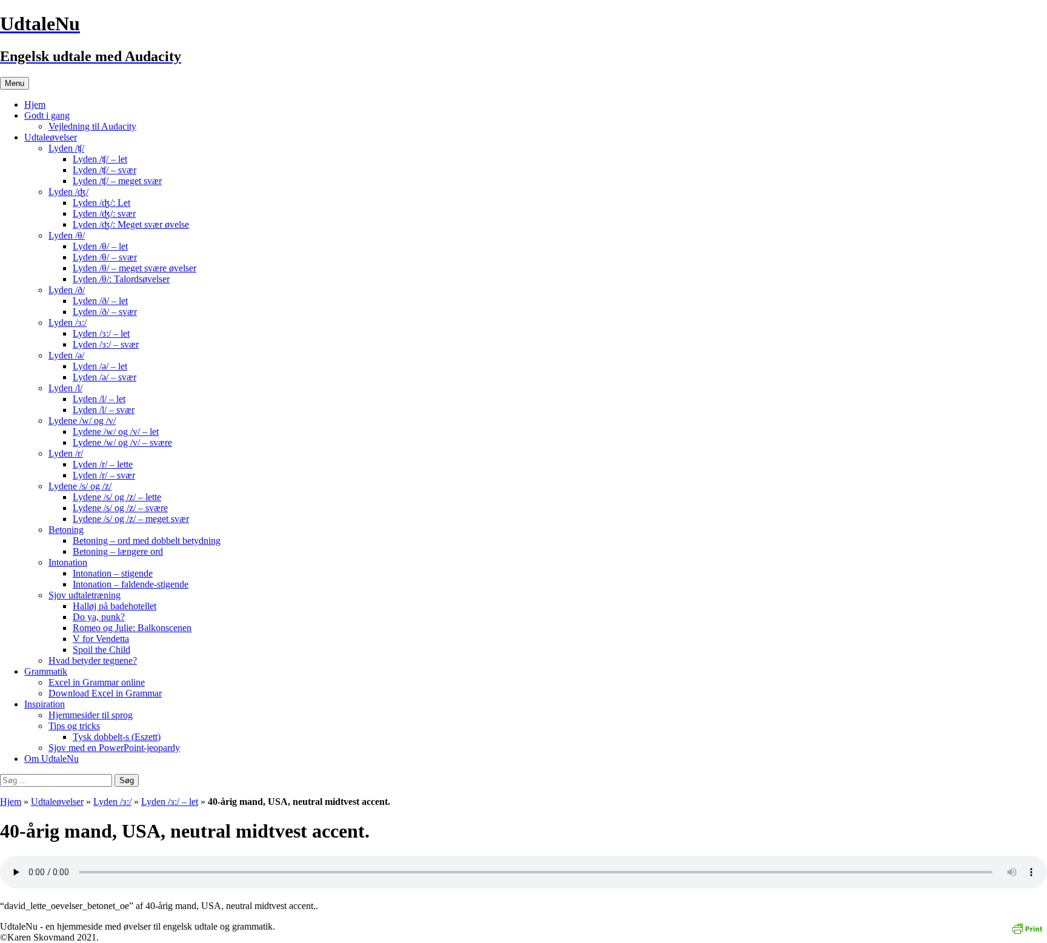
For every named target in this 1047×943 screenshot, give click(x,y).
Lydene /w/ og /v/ (82, 420)
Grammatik (45, 671)
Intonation (67, 562)
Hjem (34, 104)
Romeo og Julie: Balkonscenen (132, 628)
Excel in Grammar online (96, 682)
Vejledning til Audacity (92, 126)
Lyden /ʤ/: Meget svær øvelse (131, 224)
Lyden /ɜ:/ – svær (106, 344)
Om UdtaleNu (51, 758)
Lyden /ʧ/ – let (100, 159)
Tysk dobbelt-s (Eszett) (117, 737)
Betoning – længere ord (118, 551)
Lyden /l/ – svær (104, 410)
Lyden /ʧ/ (66, 148)
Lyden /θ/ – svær (105, 257)
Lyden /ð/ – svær (105, 311)
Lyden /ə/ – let (100, 366)
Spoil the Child (101, 649)
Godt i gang (47, 115)
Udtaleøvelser (50, 137)
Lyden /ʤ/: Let (101, 202)
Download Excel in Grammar (105, 693)
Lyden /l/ (65, 388)
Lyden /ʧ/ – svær (104, 170)
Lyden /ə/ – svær (104, 377)
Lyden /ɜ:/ (67, 322)
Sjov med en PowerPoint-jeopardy (114, 748)
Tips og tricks (74, 726)
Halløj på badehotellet (114, 606)
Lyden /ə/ (66, 355)
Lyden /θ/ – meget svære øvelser (134, 268)
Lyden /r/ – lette (103, 464)
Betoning (66, 529)
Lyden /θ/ (66, 235)
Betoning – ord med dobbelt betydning (147, 540)
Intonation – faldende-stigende (130, 584)
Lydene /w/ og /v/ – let (116, 431)
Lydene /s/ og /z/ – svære (120, 508)
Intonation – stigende (113, 573)
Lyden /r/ (65, 453)
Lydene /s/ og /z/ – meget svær (131, 519)
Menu (14, 83)
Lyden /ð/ (66, 290)
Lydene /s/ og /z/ (79, 486)
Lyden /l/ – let (99, 399)
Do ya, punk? (99, 617)
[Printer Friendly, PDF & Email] (1027, 927)
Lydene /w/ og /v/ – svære (122, 442)
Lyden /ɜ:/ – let (101, 333)
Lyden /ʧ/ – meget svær (117, 181)
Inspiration (44, 704)
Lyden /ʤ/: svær (104, 213)
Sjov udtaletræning (84, 595)
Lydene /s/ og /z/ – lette (117, 497)
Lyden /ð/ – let (100, 301)
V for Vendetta (101, 639)
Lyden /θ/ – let (100, 246)
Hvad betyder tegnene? (92, 660)
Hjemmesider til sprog (90, 715)
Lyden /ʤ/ (68, 192)
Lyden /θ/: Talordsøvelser (121, 279)
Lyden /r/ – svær (104, 475)
